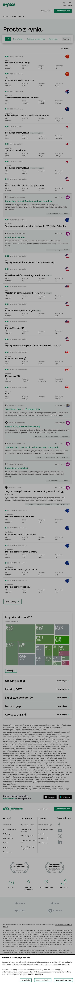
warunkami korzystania (62, 972)
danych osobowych (35, 974)
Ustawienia (26, 980)
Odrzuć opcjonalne (42, 980)
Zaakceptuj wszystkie (63, 980)
